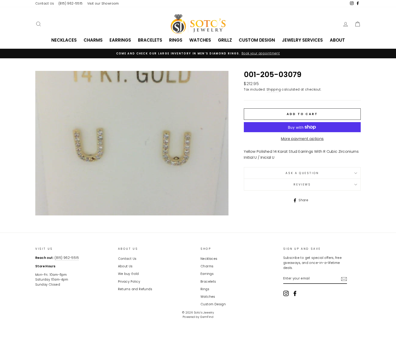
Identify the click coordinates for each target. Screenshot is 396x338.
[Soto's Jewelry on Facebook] (295, 293)
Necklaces (64, 40)
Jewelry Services (302, 40)
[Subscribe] (344, 279)
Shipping (274, 89)
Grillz (225, 40)
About (337, 40)
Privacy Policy (129, 281)
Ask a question (302, 173)
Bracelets (150, 40)
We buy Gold (128, 274)
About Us (125, 266)
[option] (198, 53)
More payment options (302, 138)
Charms (93, 40)
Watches (200, 40)
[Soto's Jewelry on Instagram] (286, 293)
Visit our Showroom (103, 3)
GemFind (206, 317)
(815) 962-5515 (70, 3)
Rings (175, 40)
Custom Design (257, 40)
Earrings (120, 40)
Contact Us (44, 3)
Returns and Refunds (135, 289)
